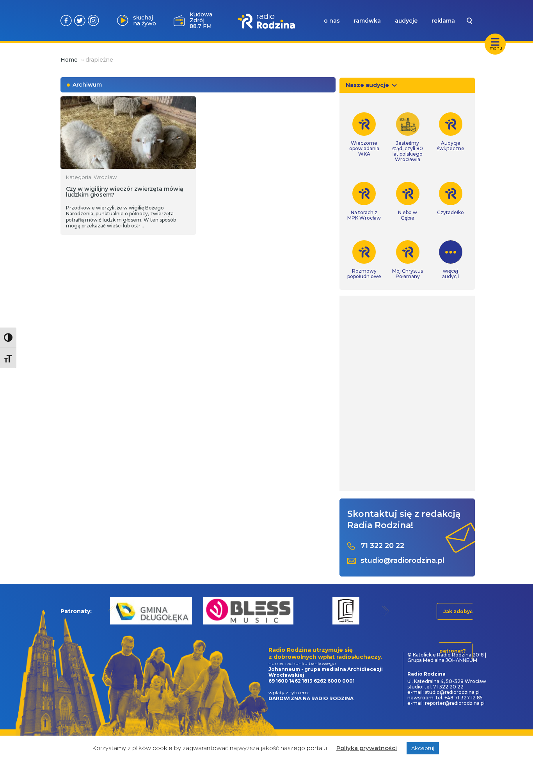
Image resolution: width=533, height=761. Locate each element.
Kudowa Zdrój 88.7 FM (201, 20)
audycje (406, 20)
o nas (332, 20)
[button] (111, 610)
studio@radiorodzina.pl (402, 561)
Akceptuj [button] (422, 748)
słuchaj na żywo (144, 20)
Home (69, 59)
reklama (443, 20)
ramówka (367, 20)
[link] (364, 134)
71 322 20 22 (382, 546)
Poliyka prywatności (366, 748)
